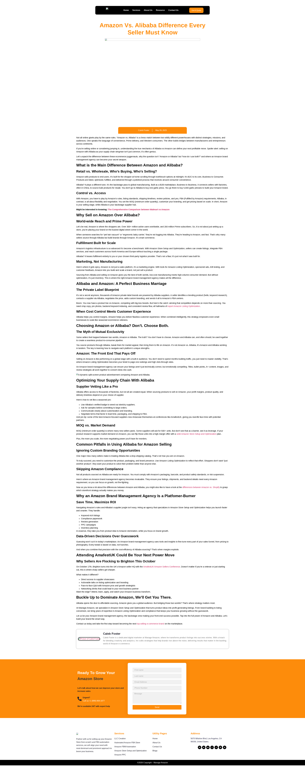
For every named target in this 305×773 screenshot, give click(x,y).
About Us (148, 10)
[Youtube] (208, 747)
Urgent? (86, 698)
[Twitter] (204, 747)
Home (126, 10)
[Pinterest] (224, 747)
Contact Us (173, 10)
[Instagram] (212, 747)
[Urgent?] (79, 699)
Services (136, 10)
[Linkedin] (220, 747)
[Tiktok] (216, 747)
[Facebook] (199, 747)
